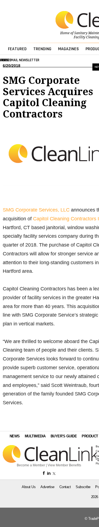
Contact (65, 487)
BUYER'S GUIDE (64, 436)
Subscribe (83, 487)
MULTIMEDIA (35, 436)
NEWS (15, 436)
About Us (28, 487)
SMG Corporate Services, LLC (36, 210)
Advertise (47, 487)
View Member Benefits (64, 465)
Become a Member (31, 465)
